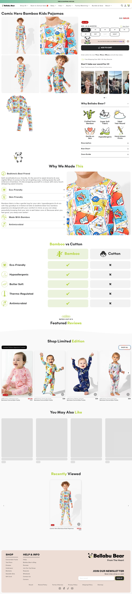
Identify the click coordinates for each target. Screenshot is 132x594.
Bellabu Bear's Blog (29, 562)
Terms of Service (57, 585)
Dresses (8, 565)
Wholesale (26, 574)
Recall (31, 585)
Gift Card (9, 576)
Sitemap (100, 585)
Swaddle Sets (10, 574)
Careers (25, 579)
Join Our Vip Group (29, 568)
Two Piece (9, 562)
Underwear (9, 568)
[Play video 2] (101, 82)
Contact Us (27, 576)
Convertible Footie (12, 559)
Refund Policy (42, 585)
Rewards (26, 571)
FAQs (25, 559)
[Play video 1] (87, 82)
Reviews (25, 565)
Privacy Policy (72, 585)
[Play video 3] (115, 82)
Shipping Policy (87, 585)
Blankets (9, 571)
